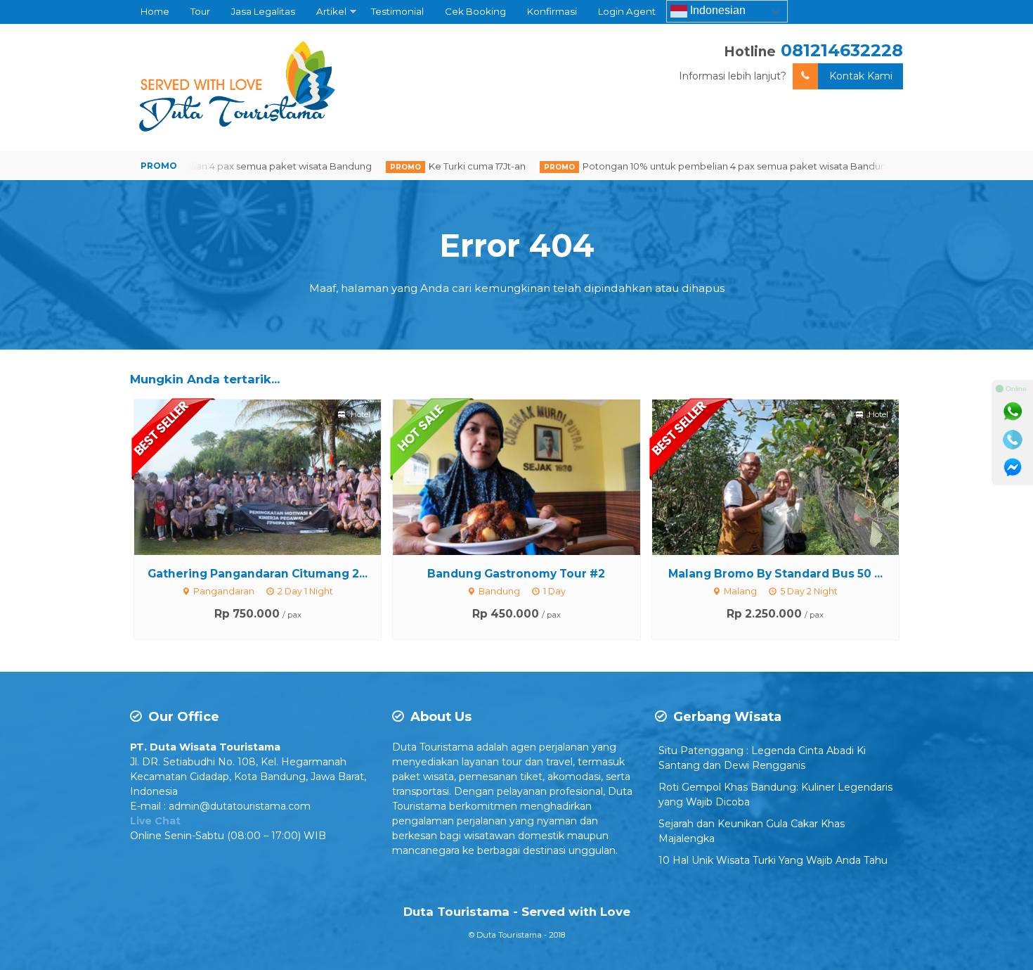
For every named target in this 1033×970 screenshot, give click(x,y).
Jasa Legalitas (263, 11)
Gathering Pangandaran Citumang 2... (258, 573)
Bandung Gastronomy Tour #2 (516, 573)
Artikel (331, 11)
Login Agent (627, 11)
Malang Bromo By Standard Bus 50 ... (775, 573)
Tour (200, 11)
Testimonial (397, 11)
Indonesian (716, 10)
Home (155, 11)
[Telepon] (1012, 439)
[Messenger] (1012, 467)
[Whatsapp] (1012, 411)
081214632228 (842, 50)
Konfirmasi (552, 11)
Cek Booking (475, 11)
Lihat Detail (270, 476)
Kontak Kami (860, 76)
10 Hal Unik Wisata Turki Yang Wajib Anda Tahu (773, 860)
